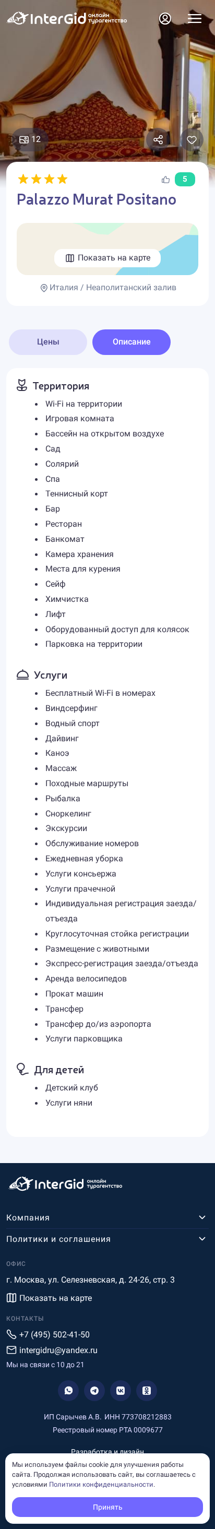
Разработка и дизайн (107, 1452)
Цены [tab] (48, 342)
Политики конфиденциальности (101, 1484)
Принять (108, 1507)
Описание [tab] (132, 342)
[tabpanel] (107, 752)
